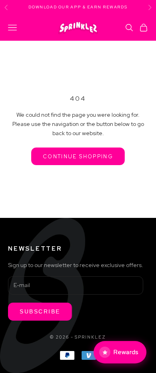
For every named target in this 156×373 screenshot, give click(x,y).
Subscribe (40, 311)
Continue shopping (78, 156)
